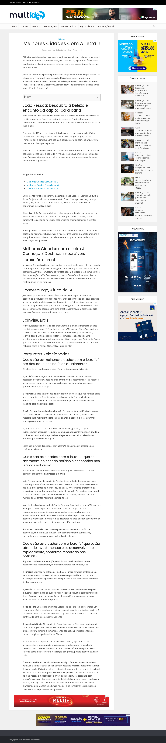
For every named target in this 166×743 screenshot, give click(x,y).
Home (14, 26)
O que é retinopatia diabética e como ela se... (143, 214)
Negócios (139, 165)
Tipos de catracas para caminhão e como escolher (143, 133)
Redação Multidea (63, 50)
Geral (137, 128)
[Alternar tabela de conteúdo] (95, 97)
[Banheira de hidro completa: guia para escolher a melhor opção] (128, 104)
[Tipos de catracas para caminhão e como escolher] (128, 131)
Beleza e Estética (68, 26)
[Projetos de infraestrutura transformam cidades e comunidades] (128, 89)
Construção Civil (106, 26)
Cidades (61, 39)
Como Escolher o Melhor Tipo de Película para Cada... (143, 184)
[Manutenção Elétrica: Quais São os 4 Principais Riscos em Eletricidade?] (128, 143)
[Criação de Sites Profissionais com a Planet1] (128, 168)
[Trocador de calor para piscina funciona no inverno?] (128, 196)
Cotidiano (139, 113)
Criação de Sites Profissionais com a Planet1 (144, 170)
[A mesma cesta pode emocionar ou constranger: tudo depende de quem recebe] (128, 116)
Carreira (24, 26)
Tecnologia (49, 26)
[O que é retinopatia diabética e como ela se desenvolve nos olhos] (128, 211)
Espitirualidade (87, 26)
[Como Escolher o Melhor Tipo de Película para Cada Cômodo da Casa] (128, 181)
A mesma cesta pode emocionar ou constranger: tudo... (143, 119)
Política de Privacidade (31, 2)
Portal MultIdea (15, 2)
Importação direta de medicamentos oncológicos (143, 158)
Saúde (35, 26)
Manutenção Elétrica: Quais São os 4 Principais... (143, 145)
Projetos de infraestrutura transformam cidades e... (141, 92)
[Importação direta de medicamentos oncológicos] (128, 156)
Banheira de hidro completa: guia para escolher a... (143, 105)
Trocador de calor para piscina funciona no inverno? (143, 199)
